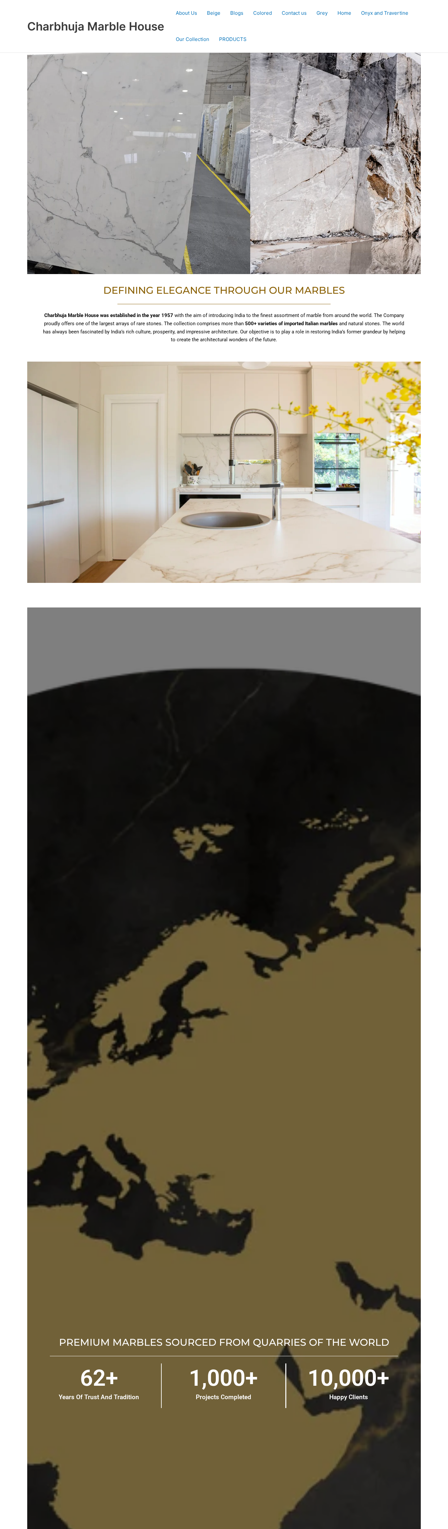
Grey (322, 13)
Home (344, 13)
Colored (262, 13)
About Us (186, 13)
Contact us (294, 13)
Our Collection (192, 39)
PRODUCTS (233, 39)
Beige (213, 13)
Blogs (236, 13)
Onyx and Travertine (384, 13)
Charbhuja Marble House (95, 26)
